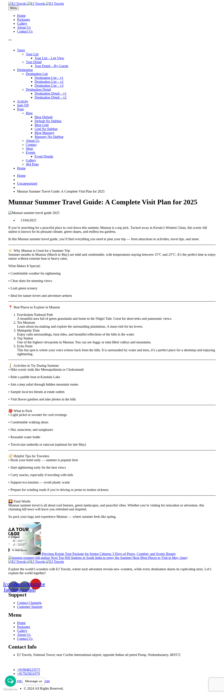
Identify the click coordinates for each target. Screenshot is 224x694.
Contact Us (25, 31)
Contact (31, 144)
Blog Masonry (44, 133)
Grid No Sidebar (46, 129)
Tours (21, 50)
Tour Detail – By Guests (51, 66)
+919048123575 (28, 669)
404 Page (32, 164)
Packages (23, 19)
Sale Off (23, 105)
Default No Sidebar (48, 121)
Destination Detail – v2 (50, 97)
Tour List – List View (49, 58)
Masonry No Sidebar (49, 137)
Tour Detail (34, 62)
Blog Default (43, 117)
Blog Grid (42, 125)
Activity (22, 101)
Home (21, 15)
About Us (24, 27)
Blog (29, 113)
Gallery (22, 23)
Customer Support (29, 607)
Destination (25, 70)
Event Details (44, 156)
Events (30, 152)
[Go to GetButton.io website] (11, 689)
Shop (29, 148)
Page (20, 109)
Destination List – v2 (49, 81)
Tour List (32, 54)
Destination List (37, 74)
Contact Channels (29, 603)
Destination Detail (38, 89)
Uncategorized (27, 183)
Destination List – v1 (49, 78)
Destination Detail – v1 (50, 93)
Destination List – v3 (49, 85)
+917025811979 (28, 673)
